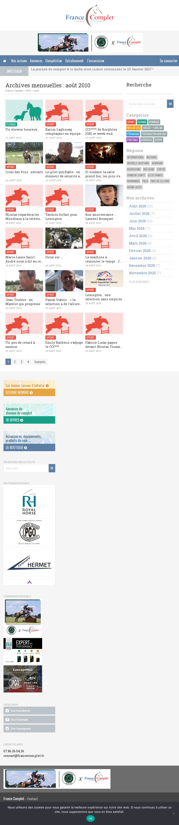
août (36, 90)
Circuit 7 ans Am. (153, 128)
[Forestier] (89, 35)
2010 (28, 90)
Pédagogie (133, 134)
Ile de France (155, 175)
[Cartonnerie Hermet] (29, 563)
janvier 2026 (140, 258)
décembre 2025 (142, 265)
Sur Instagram (20, 728)
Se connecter (168, 60)
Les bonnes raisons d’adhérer (26, 385)
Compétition (53, 60)
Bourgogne (134, 169)
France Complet (14, 90)
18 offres (13, 420)
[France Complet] (89, 15)
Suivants (39, 361)
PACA (145, 181)
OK (91, 818)
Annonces (36, 60)
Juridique (146, 140)
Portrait (132, 140)
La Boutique (15, 447)
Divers (158, 140)
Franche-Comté (136, 175)
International (135, 157)
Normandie (133, 181)
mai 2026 (137, 228)
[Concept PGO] (29, 532)
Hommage (154, 122)
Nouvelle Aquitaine (138, 163)
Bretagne (148, 169)
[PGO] (22, 679)
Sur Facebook (20, 710)
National (152, 157)
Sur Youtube (19, 719)
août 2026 (137, 206)
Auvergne (157, 163)
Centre (161, 169)
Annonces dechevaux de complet (19, 411)
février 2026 (140, 250)
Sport (131, 122)
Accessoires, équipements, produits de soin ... (23, 438)
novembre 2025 (142, 273)
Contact (32, 798)
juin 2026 (137, 221)
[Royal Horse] (29, 501)
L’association (95, 60)
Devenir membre (18, 392)
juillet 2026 (139, 213)
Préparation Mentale (154, 134)
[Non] (173, 813)
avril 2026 (138, 235)
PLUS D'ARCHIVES (139, 281)
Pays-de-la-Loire (160, 181)
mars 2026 (137, 243)
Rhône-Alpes (134, 187)
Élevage (142, 122)
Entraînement (74, 60)
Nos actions (19, 60)
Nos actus (133, 128)
